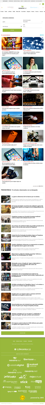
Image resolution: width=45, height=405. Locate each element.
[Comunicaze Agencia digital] (22, 349)
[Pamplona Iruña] (22, 391)
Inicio (14, 341)
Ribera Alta (18, 11)
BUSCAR (12, 30)
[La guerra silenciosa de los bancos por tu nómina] (6, 199)
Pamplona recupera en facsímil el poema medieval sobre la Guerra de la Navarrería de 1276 (26, 217)
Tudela (6, 11)
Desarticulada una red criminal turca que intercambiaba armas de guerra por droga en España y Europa (27, 305)
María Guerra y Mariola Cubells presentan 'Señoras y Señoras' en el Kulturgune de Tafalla (26, 254)
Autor (24, 24)
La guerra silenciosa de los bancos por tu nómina (25, 196)
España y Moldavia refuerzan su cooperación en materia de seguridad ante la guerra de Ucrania (27, 245)
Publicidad (30, 341)
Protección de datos (29, 344)
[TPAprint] (12, 391)
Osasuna (41, 11)
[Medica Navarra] (17, 387)
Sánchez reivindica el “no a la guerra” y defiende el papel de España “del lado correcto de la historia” (26, 314)
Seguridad (23, 344)
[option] (23, 7)
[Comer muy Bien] (27, 387)
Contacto (25, 341)
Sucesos (37, 11)
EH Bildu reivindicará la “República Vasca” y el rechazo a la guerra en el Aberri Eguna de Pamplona (28, 285)
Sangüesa (28, 11)
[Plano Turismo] (37, 387)
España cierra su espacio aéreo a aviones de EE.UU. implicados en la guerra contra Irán (26, 294)
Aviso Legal (14, 344)
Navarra (32, 11)
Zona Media (23, 11)
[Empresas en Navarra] (7, 387)
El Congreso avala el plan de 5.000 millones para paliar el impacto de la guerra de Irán (27, 323)
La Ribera (10, 11)
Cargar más (22, 333)
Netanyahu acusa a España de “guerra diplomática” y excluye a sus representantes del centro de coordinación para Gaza (26, 264)
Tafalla (14, 11)
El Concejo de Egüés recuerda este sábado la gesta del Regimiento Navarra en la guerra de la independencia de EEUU (27, 207)
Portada (2, 11)
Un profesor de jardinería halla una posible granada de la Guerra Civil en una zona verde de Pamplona (28, 226)
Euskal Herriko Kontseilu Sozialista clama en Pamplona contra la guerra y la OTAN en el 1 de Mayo (27, 236)
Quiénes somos (19, 341)
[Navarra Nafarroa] (32, 391)
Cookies (18, 344)
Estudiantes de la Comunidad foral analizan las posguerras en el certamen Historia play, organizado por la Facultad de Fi (28, 275)
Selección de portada (26, 20)
